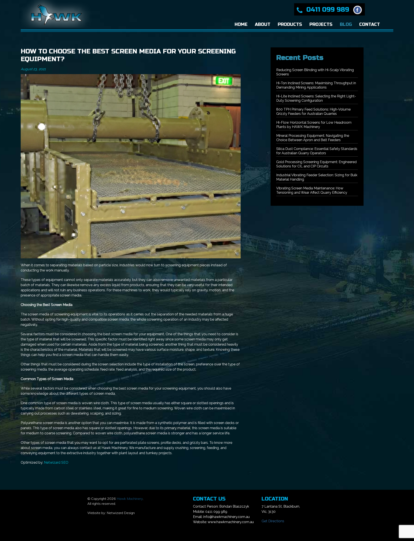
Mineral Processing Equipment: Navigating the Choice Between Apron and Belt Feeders (312, 138)
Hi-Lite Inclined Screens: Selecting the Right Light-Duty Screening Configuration (316, 98)
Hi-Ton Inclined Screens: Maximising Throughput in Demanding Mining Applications (316, 85)
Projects (320, 24)
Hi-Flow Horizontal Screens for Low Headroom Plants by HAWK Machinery (313, 124)
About (262, 24)
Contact (369, 24)
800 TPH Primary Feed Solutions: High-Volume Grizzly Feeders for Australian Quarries (313, 111)
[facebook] (356, 9)
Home (241, 24)
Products (290, 24)
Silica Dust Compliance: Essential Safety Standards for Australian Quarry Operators (316, 151)
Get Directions (273, 521)
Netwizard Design (121, 513)
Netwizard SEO (56, 462)
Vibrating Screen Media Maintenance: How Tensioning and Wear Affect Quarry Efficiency (311, 190)
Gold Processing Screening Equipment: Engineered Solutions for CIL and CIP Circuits (316, 164)
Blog (346, 24)
